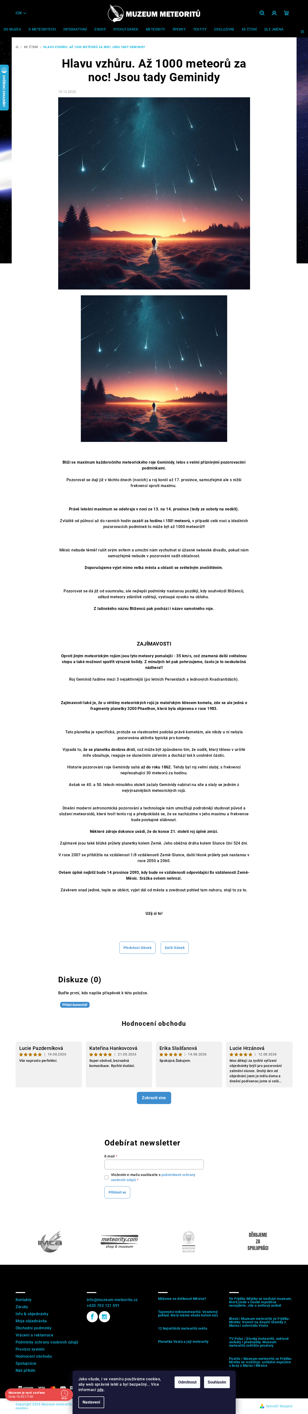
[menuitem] (12, 29)
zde (100, 1389)
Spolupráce (26, 1363)
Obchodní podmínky (34, 1328)
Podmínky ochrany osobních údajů (47, 1342)
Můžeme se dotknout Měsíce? (182, 1298)
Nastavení (91, 1402)
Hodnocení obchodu (154, 1023)
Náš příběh (26, 1370)
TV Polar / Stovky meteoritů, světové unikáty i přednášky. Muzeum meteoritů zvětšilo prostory (259, 1342)
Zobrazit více (154, 1097)
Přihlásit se (117, 1192)
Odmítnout (187, 1382)
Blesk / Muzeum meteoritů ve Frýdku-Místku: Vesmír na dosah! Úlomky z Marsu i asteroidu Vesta (259, 1322)
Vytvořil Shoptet (279, 1406)
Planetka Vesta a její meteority (183, 1341)
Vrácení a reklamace (35, 1335)
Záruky (22, 1306)
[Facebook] (92, 1316)
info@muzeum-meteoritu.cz (112, 1299)
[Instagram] (104, 1316)
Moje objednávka (31, 1321)
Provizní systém (30, 1349)
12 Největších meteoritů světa (182, 1328)
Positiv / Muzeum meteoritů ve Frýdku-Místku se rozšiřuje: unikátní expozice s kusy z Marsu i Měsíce (260, 1362)
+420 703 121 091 (103, 1305)
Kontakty (24, 1299)
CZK (19, 13)
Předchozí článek (137, 948)
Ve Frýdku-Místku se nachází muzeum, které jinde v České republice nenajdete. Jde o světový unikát (260, 1302)
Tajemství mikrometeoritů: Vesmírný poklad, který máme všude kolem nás (188, 1313)
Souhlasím (217, 1382)
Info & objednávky (32, 1314)
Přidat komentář (74, 1005)
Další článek (175, 948)
